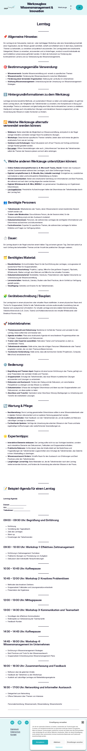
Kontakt (13, 735)
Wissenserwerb (30, 704)
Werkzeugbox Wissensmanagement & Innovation (36, 7)
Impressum (59, 747)
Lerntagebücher (14, 189)
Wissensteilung (43, 704)
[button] (83, 722)
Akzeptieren (40, 742)
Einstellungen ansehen (75, 742)
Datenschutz (15, 732)
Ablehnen (57, 742)
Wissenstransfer (56, 704)
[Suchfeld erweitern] (79, 7)
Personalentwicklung (16, 704)
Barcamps (12, 148)
